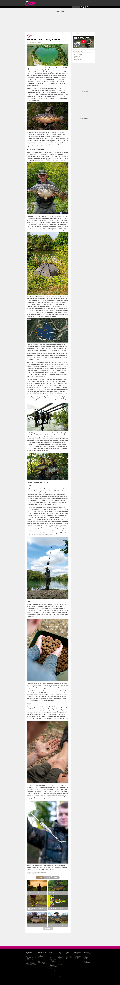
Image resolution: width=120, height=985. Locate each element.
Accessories (28, 955)
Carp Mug (68, 953)
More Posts (48, 928)
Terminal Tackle (41, 965)
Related (40, 877)
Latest (48, 877)
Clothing (39, 953)
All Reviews (28, 953)
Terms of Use (87, 962)
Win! (85, 955)
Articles (33, 35)
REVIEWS (29, 7)
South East (60, 957)
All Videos (60, 964)
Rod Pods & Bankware (42, 962)
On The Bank (52, 964)
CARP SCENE (58, 7)
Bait (27, 956)
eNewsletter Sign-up (88, 953)
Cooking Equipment (41, 955)
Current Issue (52, 955)
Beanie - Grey (68, 956)
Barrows (27, 960)
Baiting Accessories (30, 959)
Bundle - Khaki (69, 960)
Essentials (52, 960)
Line (38, 957)
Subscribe (76, 953)
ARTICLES (39, 7)
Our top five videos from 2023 (56, 908)
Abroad (59, 960)
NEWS (34, 7)
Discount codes (78, 58)
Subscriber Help (78, 59)
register (34, 872)
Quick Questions (53, 965)
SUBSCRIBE (67, 7)
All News (51, 953)
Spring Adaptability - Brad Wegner (56, 925)
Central (59, 956)
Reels (39, 960)
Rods (39, 961)
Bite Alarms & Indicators (30, 963)
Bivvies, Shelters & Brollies (31, 964)
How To (51, 962)
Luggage (39, 958)
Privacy (85, 961)
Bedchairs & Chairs (29, 962)
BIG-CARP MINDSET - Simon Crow (36, 892)
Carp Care (28, 965)
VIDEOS (48, 7)
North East (60, 953)
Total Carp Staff (31, 42)
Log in (28, 872)
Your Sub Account (78, 54)
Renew (76, 955)
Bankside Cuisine (53, 961)
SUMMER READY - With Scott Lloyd (57, 892)
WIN (63, 7)
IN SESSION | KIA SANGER (34, 925)
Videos (56, 877)
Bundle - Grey (68, 958)
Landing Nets (40, 956)
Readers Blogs (52, 970)
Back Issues (77, 957)
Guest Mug (68, 955)
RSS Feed (86, 958)
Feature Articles (53, 959)
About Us (86, 957)
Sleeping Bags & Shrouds (42, 963)
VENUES (52, 7)
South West (60, 958)
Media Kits (86, 960)
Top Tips (51, 968)
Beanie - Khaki (69, 957)
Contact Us (86, 956)
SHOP (44, 7)
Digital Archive (77, 56)
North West (60, 955)
